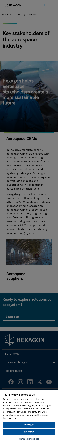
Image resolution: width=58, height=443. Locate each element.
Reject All (29, 432)
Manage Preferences (29, 439)
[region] (29, 416)
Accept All (29, 425)
